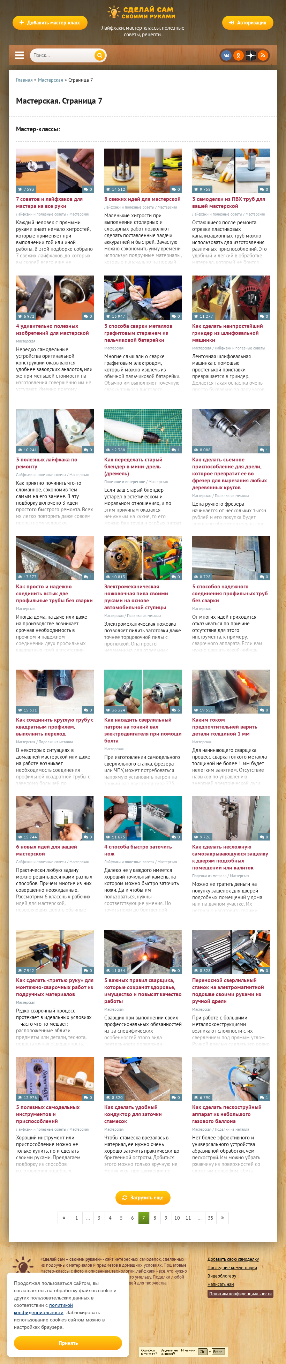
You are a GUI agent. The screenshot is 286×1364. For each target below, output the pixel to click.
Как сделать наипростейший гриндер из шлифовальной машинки (227, 332)
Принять (68, 1343)
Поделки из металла (232, 495)
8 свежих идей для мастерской (142, 198)
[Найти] (100, 55)
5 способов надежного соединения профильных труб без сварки (230, 593)
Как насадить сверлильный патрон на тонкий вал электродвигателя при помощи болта (143, 730)
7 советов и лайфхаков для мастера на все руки (49, 202)
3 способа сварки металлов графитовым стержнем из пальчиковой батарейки (138, 332)
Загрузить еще (147, 1197)
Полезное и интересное (124, 481)
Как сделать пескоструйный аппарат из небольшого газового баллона (227, 1113)
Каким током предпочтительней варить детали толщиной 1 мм (224, 726)
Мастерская (79, 214)
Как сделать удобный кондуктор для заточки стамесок (133, 1113)
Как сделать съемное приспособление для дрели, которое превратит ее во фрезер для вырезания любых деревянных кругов (229, 473)
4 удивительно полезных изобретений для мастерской (52, 329)
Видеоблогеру (222, 1276)
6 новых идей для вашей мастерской (46, 850)
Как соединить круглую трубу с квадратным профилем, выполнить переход (54, 726)
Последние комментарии (232, 1268)
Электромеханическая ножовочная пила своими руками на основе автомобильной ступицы (136, 597)
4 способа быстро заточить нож (138, 850)
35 (210, 1218)
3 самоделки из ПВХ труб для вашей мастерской (228, 202)
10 (177, 1218)
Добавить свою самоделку (233, 1259)
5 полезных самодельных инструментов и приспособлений (48, 1113)
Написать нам (221, 1284)
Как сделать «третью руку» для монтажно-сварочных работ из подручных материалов (54, 987)
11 (188, 1218)
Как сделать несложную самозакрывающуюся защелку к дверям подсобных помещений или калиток (230, 857)
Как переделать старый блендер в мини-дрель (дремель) (133, 466)
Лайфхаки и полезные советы (41, 214)
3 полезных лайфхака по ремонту (46, 463)
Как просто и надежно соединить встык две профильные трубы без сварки (54, 593)
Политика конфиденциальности (240, 1294)
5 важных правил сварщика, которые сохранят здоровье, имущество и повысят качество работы (143, 990)
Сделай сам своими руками (143, 12)
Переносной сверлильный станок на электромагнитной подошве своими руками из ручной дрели (228, 990)
